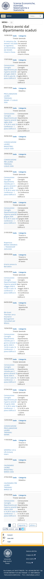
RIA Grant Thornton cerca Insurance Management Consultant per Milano (9, 317)
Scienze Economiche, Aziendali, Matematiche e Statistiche (24, 6)
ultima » (33, 525)
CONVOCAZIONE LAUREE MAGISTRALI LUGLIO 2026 (10, 145)
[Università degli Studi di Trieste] (6, 9)
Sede (15, 36)
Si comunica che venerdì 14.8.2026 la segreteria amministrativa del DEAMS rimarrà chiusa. (10, 46)
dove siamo (30, 559)
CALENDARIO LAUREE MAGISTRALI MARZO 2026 (9, 468)
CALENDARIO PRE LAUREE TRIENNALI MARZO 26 (10, 486)
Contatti (10, 535)
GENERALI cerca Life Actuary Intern (10, 452)
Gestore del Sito (31, 551)
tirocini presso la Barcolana (10, 265)
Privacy (28, 563)
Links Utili (10, 538)
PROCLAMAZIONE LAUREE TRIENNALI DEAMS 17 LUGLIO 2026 (11, 98)
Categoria (22, 36)
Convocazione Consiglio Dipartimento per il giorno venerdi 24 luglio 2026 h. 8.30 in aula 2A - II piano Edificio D (10, 71)
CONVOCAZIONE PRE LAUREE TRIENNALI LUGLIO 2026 (10, 163)
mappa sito (30, 555)
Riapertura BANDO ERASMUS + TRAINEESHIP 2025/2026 (10, 246)
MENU (9, 16)
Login (9, 541)
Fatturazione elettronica (12, 575)
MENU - (5, 22)
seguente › (22, 525)
